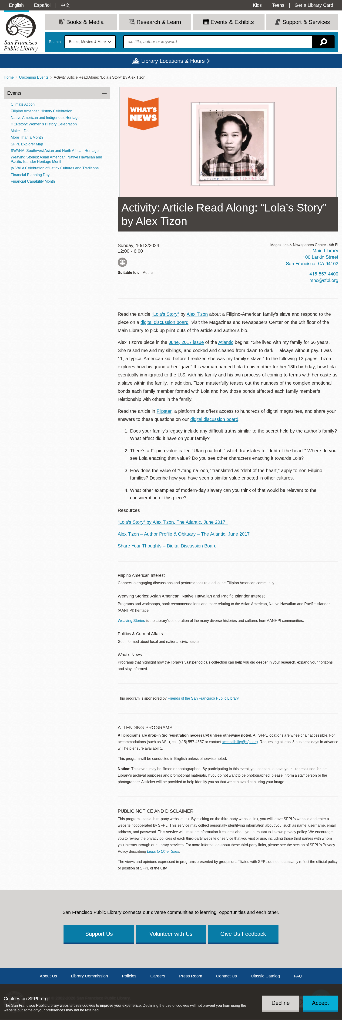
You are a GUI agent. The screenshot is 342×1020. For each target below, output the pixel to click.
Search (55, 42)
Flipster (164, 411)
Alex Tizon (197, 314)
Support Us (99, 934)
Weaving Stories (131, 621)
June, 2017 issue (186, 342)
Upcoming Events (33, 77)
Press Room (190, 976)
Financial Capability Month (33, 181)
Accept (320, 1003)
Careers (157, 976)
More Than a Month (27, 137)
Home (9, 77)
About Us (48, 976)
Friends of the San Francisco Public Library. (203, 698)
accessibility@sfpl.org (240, 742)
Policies (129, 976)
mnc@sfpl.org (323, 280)
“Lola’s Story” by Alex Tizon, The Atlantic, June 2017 (173, 522)
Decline (281, 1003)
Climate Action (23, 104)
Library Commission (89, 976)
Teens (278, 5)
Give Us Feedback (243, 934)
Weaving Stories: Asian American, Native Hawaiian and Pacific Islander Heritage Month (56, 159)
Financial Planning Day (30, 175)
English (16, 5)
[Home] (21, 33)
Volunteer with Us (170, 934)
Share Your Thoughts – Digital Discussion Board (167, 545)
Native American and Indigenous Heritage (45, 118)
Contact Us (226, 976)
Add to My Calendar (122, 262)
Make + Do (20, 131)
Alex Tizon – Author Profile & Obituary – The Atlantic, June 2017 (184, 534)
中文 (65, 5)
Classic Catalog (265, 976)
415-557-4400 (323, 273)
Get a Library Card (314, 5)
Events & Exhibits (232, 22)
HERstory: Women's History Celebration (44, 124)
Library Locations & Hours (173, 61)
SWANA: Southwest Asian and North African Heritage (55, 151)
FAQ (298, 976)
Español (42, 5)
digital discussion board (164, 322)
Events (14, 93)
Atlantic (225, 342)
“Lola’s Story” (165, 314)
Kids (257, 5)
